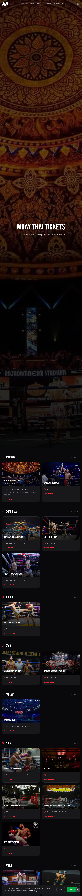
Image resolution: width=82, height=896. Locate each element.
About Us (48, 3)
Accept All (72, 889)
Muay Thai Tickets (27, 3)
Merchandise (59, 3)
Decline (60, 889)
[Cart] (78, 4)
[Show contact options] (78, 890)
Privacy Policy (32, 891)
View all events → (75, 457)
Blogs (39, 3)
